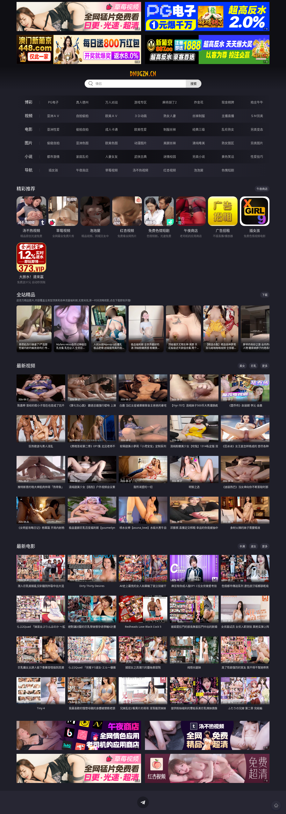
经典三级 (198, 129)
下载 (265, 295)
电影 (28, 129)
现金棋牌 (228, 102)
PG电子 (53, 102)
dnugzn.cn (143, 74)
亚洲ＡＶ (53, 116)
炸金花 (198, 102)
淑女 (253, 546)
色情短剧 (228, 170)
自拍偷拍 (82, 116)
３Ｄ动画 (140, 116)
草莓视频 (111, 170)
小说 (28, 156)
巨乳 (253, 366)
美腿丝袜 (169, 143)
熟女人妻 (169, 116)
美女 (242, 366)
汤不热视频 (140, 170)
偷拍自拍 (82, 129)
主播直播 (228, 116)
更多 (265, 366)
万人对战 (111, 102)
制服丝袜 (169, 129)
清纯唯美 (198, 143)
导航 (28, 170)
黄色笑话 (228, 156)
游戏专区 (140, 102)
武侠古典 (140, 156)
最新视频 (26, 365)
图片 (28, 143)
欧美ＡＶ (111, 116)
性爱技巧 (257, 156)
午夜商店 (82, 170)
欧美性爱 (140, 129)
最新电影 (26, 546)
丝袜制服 (198, 116)
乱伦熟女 (228, 129)
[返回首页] (276, 805)
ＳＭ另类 (257, 116)
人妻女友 (111, 156)
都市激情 (53, 156)
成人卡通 (111, 129)
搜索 (193, 84)
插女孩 (53, 170)
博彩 (28, 102)
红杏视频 (169, 170)
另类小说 (198, 156)
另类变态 (257, 129)
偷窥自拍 (53, 143)
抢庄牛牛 (257, 102)
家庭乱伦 (82, 156)
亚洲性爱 (53, 129)
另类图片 (257, 143)
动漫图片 (140, 143)
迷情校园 (169, 156)
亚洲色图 (82, 143)
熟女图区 (228, 143)
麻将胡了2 (169, 102)
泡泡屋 (198, 170)
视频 (28, 115)
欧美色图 (111, 143)
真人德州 (82, 102)
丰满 (242, 546)
